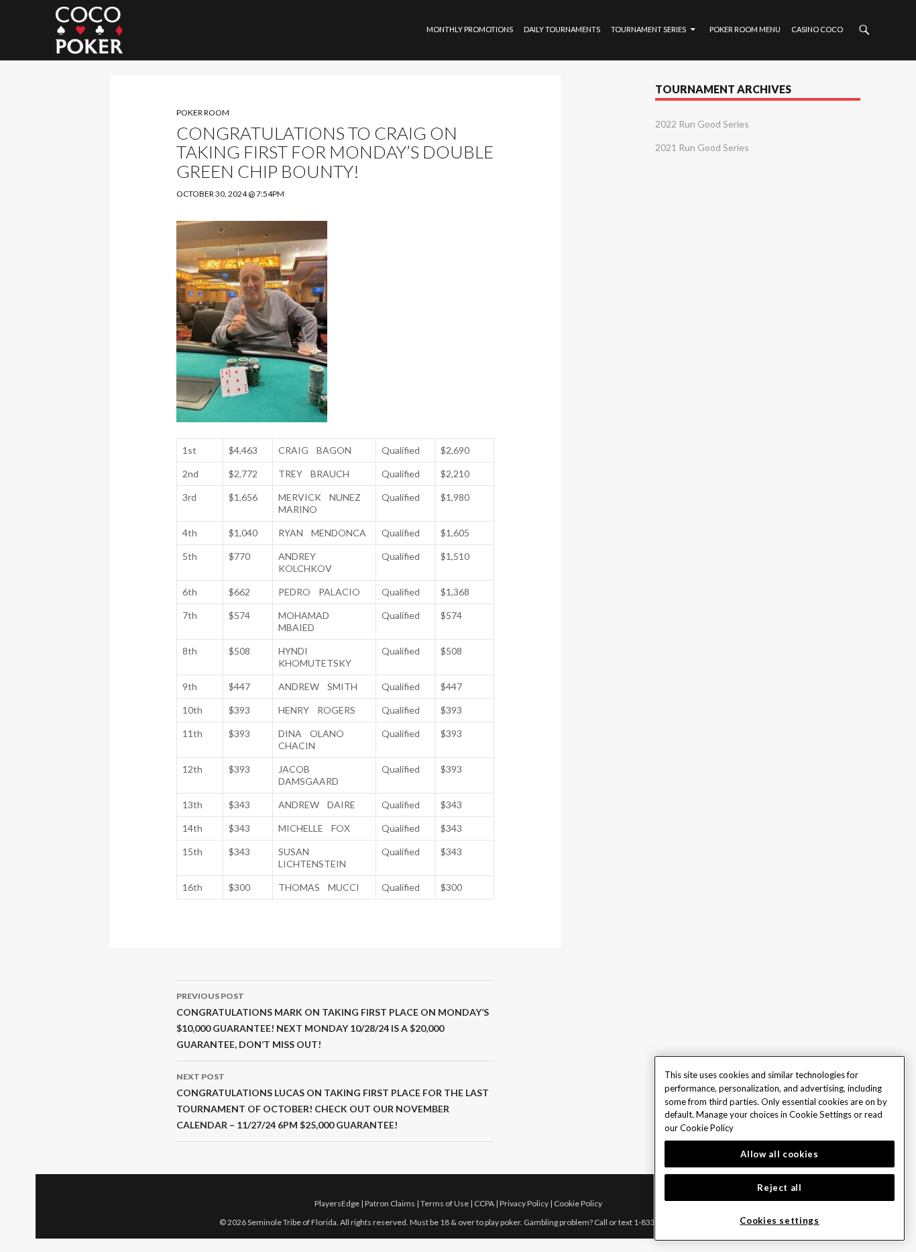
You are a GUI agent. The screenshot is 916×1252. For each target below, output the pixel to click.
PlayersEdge (336, 1203)
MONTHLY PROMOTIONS (469, 29)
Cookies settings (779, 1220)
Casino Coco (817, 29)
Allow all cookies (779, 1154)
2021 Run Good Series (702, 147)
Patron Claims (390, 1203)
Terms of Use (444, 1203)
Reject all (779, 1187)
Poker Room (202, 112)
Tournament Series (648, 29)
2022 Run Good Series (702, 124)
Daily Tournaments (562, 29)
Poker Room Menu (745, 29)
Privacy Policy (524, 1203)
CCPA (484, 1203)
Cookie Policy (578, 1203)
